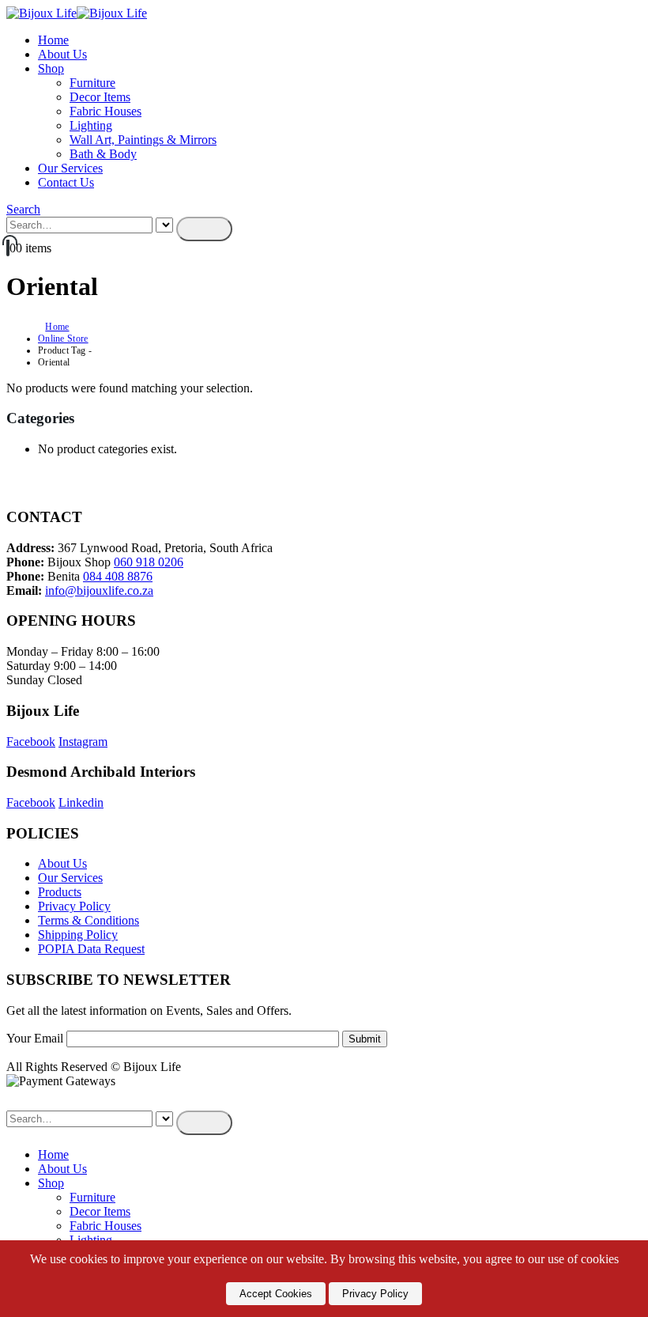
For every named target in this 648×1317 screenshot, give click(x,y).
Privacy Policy (74, 906)
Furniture (92, 82)
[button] (23, 209)
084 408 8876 (118, 576)
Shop (51, 68)
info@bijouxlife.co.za (99, 590)
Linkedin (81, 802)
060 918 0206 (148, 562)
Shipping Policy (78, 934)
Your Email (36, 1038)
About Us (62, 54)
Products (59, 892)
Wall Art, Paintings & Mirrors (143, 139)
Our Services (70, 168)
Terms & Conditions (88, 920)
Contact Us (66, 182)
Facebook (30, 741)
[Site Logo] (76, 13)
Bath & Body (103, 154)
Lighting (91, 125)
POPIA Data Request (91, 949)
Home (53, 40)
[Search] (204, 229)
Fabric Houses (105, 111)
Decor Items (100, 97)
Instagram (82, 741)
